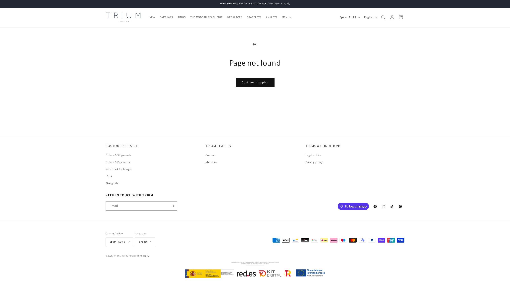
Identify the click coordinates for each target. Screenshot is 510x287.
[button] (286, 17)
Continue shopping (255, 82)
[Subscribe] (172, 206)
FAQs (109, 176)
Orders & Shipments (118, 155)
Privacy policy (314, 162)
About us (211, 162)
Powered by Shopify (139, 255)
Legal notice (313, 155)
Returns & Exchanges (119, 169)
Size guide (112, 183)
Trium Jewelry (121, 255)
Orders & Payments (118, 162)
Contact (210, 155)
